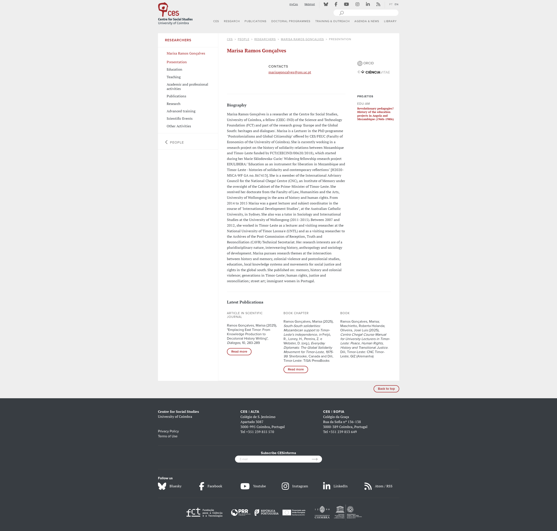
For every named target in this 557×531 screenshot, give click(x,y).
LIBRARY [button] (390, 21)
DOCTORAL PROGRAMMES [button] (290, 21)
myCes (293, 4)
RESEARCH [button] (232, 21)
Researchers (265, 39)
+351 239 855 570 (260, 431)
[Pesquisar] (341, 12)
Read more (239, 351)
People (243, 39)
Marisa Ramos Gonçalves (302, 39)
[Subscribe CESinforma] (317, 459)
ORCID (368, 63)
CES (230, 39)
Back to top (386, 389)
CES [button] (216, 21)
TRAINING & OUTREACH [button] (332, 21)
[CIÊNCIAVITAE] (373, 72)
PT (391, 4)
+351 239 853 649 (343, 431)
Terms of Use (168, 436)
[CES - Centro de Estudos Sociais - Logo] (175, 13)
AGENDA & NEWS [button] (366, 21)
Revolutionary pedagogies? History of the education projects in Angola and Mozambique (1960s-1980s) (375, 113)
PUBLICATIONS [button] (256, 21)
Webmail (309, 4)
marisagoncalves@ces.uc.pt (289, 72)
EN (397, 4)
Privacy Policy (168, 431)
